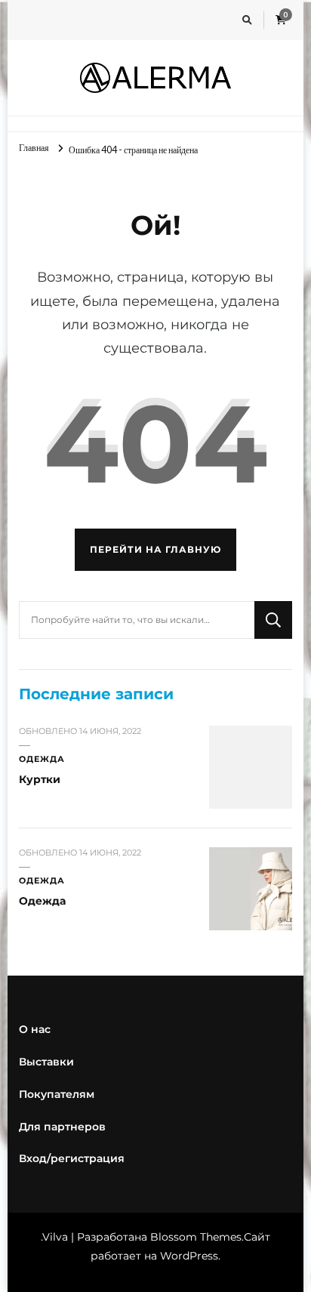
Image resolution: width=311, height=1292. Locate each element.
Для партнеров (62, 1126)
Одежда (42, 759)
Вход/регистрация (72, 1158)
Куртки (39, 779)
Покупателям (56, 1094)
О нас (35, 1029)
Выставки (46, 1061)
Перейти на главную (155, 549)
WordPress (189, 1256)
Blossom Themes (196, 1237)
